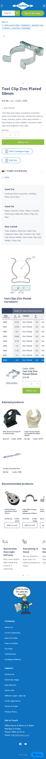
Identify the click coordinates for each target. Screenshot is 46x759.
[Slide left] (17, 83)
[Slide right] (28, 83)
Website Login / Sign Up (15, 696)
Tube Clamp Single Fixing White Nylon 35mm (32, 433)
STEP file (13, 161)
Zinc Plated (27, 322)
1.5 (17, 355)
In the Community (13, 633)
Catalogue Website (13, 659)
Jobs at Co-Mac (11, 638)
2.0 (37, 322)
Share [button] (6, 177)
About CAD (9, 690)
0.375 (17, 327)
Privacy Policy (11, 712)
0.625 (17, 336)
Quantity (5, 130)
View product (12, 383)
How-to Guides (11, 643)
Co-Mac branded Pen (11, 469)
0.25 (17, 322)
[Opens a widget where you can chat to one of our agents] (37, 755)
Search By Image (12, 680)
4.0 (37, 341)
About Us (9, 627)
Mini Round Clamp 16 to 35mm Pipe (11, 433)
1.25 (17, 350)
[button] (1, 5)
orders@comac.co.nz (20, 735)
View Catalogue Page (19, 152)
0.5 (17, 331)
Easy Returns (10, 685)
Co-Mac (25, 754)
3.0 (37, 331)
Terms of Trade (11, 706)
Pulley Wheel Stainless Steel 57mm (11, 511)
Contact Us (9, 674)
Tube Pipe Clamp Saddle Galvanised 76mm (29, 511)
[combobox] (11, 13)
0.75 (17, 341)
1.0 (17, 346)
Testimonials (10, 654)
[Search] (17, 13)
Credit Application (13, 701)
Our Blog (8, 649)
